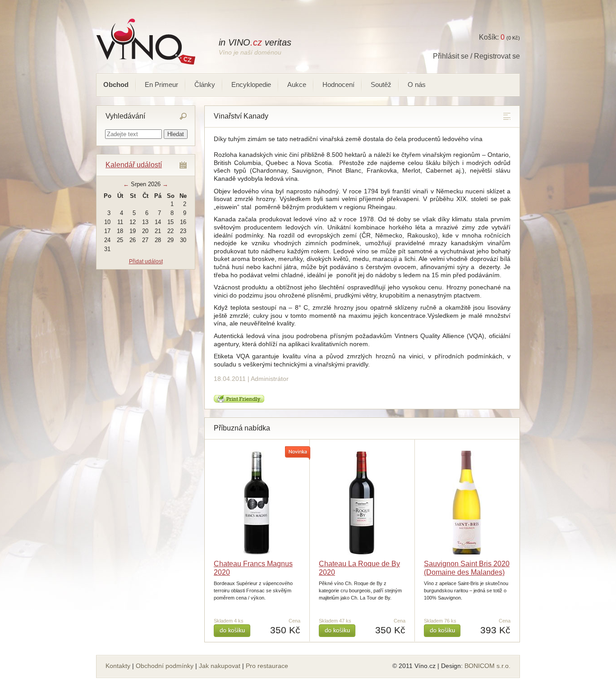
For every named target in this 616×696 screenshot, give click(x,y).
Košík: (492, 37)
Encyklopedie (251, 84)
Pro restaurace (267, 665)
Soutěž (381, 84)
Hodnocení (338, 84)
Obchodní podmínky (164, 665)
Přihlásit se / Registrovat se (476, 56)
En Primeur (161, 84)
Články (204, 84)
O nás (417, 84)
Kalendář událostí (134, 165)
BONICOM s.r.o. (487, 665)
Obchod (116, 84)
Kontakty (118, 665)
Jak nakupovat (219, 665)
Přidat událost (146, 261)
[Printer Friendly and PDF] (239, 400)
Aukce (296, 84)
